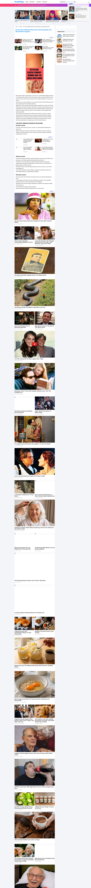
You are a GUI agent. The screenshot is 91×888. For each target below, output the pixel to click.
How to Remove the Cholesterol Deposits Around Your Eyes (68, 61)
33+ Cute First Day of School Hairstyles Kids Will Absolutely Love (69, 51)
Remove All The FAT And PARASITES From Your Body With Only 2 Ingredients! (68, 46)
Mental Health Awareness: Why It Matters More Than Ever (29, 5)
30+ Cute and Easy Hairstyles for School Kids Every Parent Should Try (69, 56)
